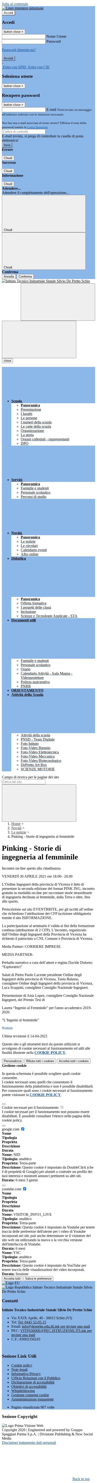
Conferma (25, 276)
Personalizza (12, 1061)
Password (53, 41)
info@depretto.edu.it (56, 1326)
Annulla (9, 276)
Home (15, 824)
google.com (11, 1129)
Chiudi (8, 158)
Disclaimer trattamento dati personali (29, 1443)
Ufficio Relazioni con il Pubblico (35, 1378)
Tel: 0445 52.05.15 (32, 1322)
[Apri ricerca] (58, 302)
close (7, 360)
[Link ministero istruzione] (23, 8)
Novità (16, 828)
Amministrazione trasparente (32, 1399)
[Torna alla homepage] (48, 281)
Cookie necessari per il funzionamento (31, 1107)
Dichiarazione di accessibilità (32, 1382)
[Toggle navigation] (39, 339)
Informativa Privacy (26, 1374)
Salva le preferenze (38, 1278)
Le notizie (18, 832)
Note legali (19, 1370)
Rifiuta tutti (40, 1061)
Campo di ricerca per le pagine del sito (30, 777)
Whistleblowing (23, 1391)
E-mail (51, 109)
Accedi (8, 13)
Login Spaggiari (37, 127)
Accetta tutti (74, 1061)
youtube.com (12, 1189)
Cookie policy (21, 1365)
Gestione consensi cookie (30, 1395)
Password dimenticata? (19, 50)
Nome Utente (56, 36)
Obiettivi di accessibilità (29, 1386)
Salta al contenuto (15, 4)
